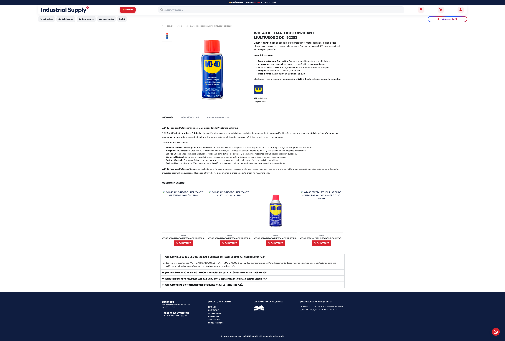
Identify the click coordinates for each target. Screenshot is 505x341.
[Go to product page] (183, 210)
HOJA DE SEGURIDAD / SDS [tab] (218, 117)
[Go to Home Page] (162, 26)
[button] (496, 332)
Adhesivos (48, 19)
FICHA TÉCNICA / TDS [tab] (190, 117)
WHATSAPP (185, 243)
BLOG (122, 19)
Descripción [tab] (167, 117)
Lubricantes (67, 19)
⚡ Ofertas (128, 9)
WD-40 (264, 101)
